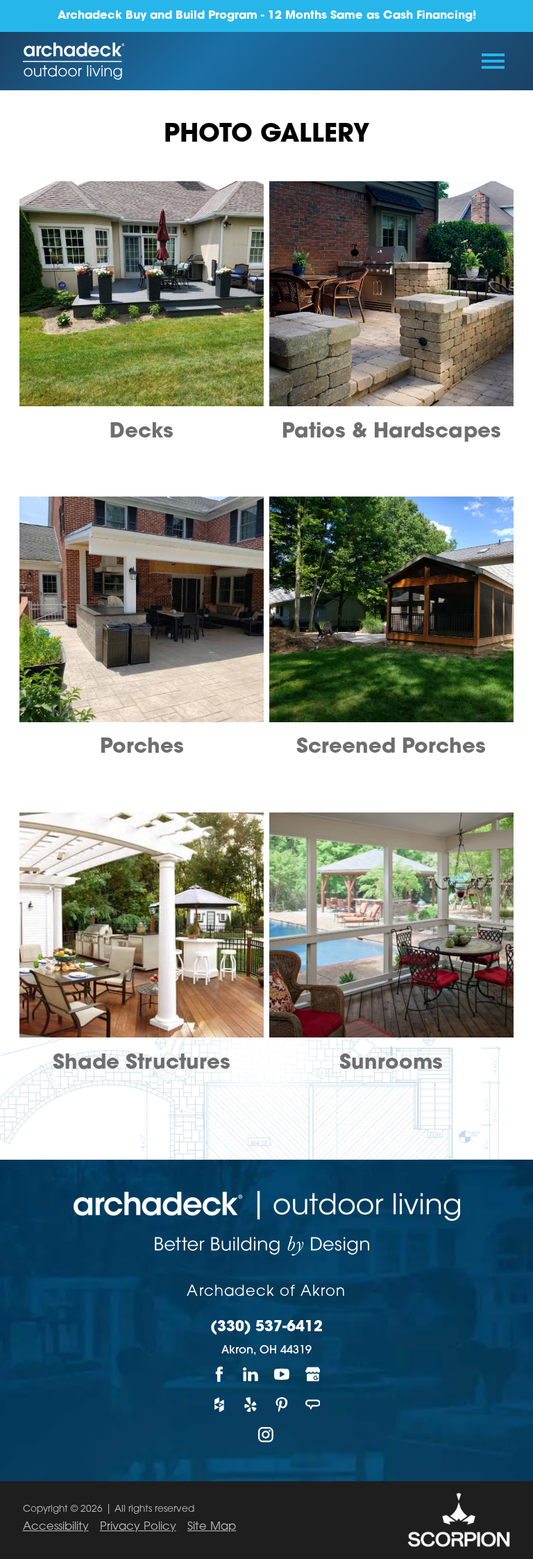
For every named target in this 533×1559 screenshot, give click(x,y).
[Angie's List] (313, 1404)
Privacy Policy (138, 1527)
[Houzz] (219, 1404)
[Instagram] (266, 1434)
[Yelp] (250, 1404)
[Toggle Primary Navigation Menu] (493, 61)
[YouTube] (282, 1374)
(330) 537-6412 (266, 1328)
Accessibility (56, 1527)
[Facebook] (219, 1374)
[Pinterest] (282, 1404)
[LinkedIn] (250, 1374)
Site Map (211, 1527)
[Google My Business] (313, 1374)
